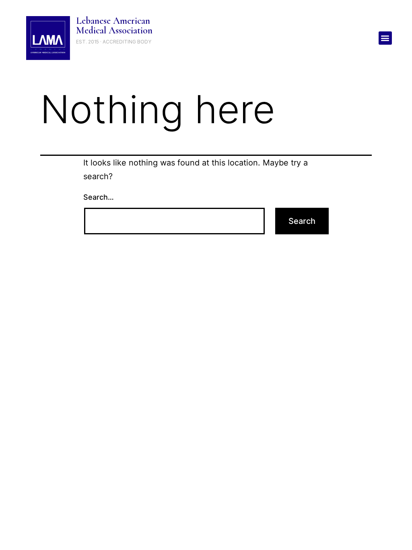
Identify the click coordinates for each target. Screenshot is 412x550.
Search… (98, 197)
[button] (385, 38)
